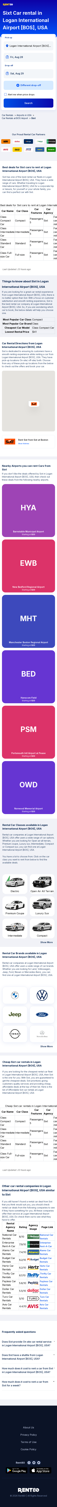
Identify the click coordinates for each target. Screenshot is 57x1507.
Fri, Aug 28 (16, 57)
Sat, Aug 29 (17, 73)
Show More (46, 942)
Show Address (23, 443)
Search (28, 103)
